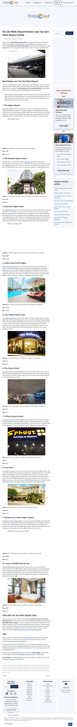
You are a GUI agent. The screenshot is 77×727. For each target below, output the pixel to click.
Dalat (47, 693)
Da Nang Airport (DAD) (63, 162)
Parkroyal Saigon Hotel (9, 210)
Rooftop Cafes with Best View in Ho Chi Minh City (27, 629)
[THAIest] (10, 2)
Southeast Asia (67, 2)
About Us (66, 687)
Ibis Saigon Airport (7, 109)
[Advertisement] (38, 16)
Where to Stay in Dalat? (61, 204)
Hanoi (47, 684)
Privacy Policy (66, 692)
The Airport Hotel (7, 371)
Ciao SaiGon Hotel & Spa (9, 318)
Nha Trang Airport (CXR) (64, 165)
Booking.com (43, 98)
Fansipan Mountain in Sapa (61, 214)
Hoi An (48, 689)
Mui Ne (48, 695)
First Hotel (5, 471)
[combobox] (59, 33)
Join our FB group (11, 711)
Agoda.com (8, 100)
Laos (29, 696)
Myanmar (29, 691)
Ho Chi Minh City (31, 44)
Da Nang (47, 691)
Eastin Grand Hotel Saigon (9, 266)
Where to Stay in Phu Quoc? (62, 193)
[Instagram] (15, 693)
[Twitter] (11, 693)
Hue (48, 687)
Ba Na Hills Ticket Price (61, 211)
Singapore (29, 689)
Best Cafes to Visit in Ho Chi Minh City (16, 641)
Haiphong (47, 700)
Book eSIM (64, 126)
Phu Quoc (47, 696)
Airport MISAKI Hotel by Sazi (10, 567)
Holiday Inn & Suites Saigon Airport (12, 521)
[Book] (59, 3)
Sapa (47, 698)
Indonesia (29, 695)
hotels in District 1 (17, 646)
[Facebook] (7, 693)
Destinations (36, 2)
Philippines (29, 693)
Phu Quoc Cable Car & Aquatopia (63, 201)
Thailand (29, 686)
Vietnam (28, 2)
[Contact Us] (66, 684)
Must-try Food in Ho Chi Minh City (13, 659)
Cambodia (29, 698)
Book (56, 2)
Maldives (29, 700)
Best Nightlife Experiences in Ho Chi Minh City (30, 654)
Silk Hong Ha (29, 162)
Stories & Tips (48, 2)
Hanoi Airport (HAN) (63, 159)
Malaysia (29, 687)
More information (8, 723)
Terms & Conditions (66, 690)
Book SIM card (63, 171)
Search (70, 33)
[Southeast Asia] (72, 3)
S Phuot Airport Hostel (8, 420)
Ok (70, 724)
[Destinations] (41, 3)
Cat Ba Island (47, 702)
